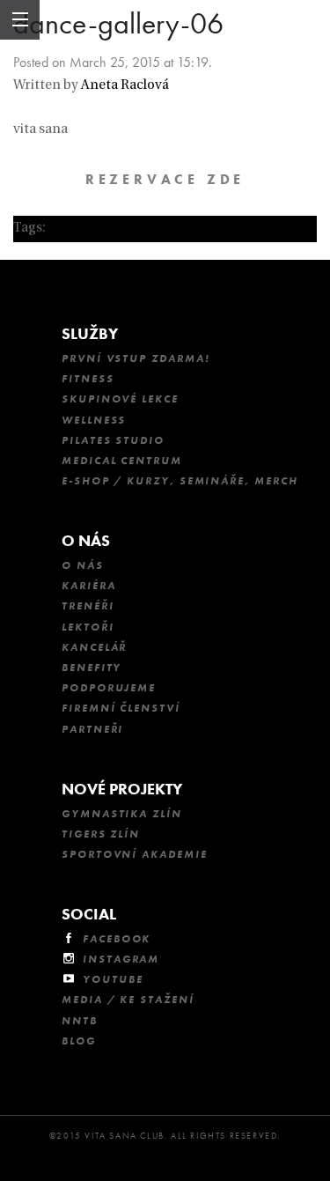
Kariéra (88, 586)
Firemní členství (121, 708)
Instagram (121, 959)
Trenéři (88, 606)
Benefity (91, 668)
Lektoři (88, 627)
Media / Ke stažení (128, 1000)
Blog (79, 1041)
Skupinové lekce (120, 399)
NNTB (80, 1021)
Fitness (88, 379)
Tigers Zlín (101, 834)
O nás (86, 540)
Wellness (94, 420)
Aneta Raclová (125, 85)
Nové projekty (122, 789)
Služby (90, 333)
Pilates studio (113, 440)
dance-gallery (91, 228)
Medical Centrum (122, 461)
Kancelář (94, 647)
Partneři (92, 729)
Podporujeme (109, 688)
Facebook (116, 939)
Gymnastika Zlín (122, 814)
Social (89, 914)
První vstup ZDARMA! (135, 358)
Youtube (113, 979)
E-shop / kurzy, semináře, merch (180, 481)
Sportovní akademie (135, 854)
